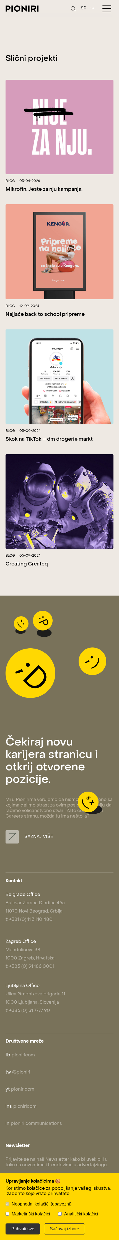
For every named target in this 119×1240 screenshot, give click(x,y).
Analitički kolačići (81, 1214)
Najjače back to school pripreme (45, 314)
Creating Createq (27, 564)
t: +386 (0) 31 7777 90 (28, 1011)
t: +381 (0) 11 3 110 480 (29, 920)
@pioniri (18, 1072)
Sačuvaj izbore (64, 1228)
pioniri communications (34, 1124)
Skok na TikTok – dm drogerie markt (49, 439)
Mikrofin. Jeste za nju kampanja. (44, 189)
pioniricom (20, 1055)
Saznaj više (38, 837)
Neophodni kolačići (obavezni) (41, 1204)
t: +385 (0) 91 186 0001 (30, 966)
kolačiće (36, 1188)
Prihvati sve (22, 1228)
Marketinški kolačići (31, 1214)
